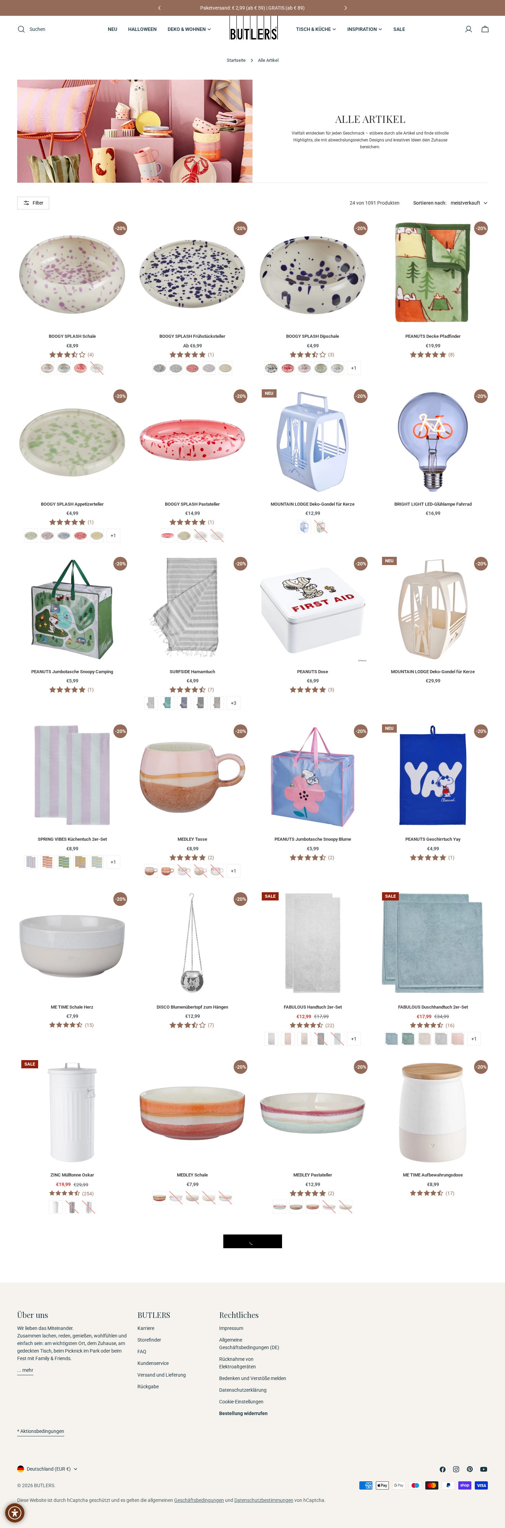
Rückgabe (148, 1386)
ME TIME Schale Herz (72, 1007)
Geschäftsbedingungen (199, 1500)
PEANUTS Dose (312, 671)
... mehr (25, 1370)
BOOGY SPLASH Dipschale (312, 336)
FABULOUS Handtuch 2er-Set (313, 1007)
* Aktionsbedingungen (40, 1431)
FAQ (141, 1351)
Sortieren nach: (430, 203)
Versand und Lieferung (161, 1375)
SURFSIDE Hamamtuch (192, 671)
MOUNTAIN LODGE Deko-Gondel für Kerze (313, 504)
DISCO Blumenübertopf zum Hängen (192, 1007)
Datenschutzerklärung (243, 1390)
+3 (233, 703)
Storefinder (149, 1340)
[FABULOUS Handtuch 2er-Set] (313, 943)
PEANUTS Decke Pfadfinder (433, 336)
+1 (354, 368)
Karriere (145, 1328)
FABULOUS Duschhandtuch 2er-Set (433, 1007)
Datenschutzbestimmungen (263, 1500)
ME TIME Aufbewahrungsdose (433, 1174)
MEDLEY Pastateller (312, 1174)
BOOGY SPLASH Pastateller (192, 504)
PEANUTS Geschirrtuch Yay (432, 839)
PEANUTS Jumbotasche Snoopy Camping (72, 671)
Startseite (236, 60)
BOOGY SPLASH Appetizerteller (72, 504)
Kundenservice (153, 1363)
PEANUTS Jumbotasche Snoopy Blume (312, 839)
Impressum (231, 1328)
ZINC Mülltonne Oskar (72, 1174)
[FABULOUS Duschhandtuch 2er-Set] (433, 943)
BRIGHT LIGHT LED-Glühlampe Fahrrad (433, 504)
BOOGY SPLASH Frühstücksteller (192, 336)
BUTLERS (44, 1485)
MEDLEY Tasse (192, 839)
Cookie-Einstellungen (241, 1401)
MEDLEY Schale (192, 1174)
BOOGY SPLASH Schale (72, 336)
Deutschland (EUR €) (49, 1469)
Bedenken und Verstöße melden (252, 1378)
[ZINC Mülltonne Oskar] (72, 1111)
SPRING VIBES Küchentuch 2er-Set (72, 839)
